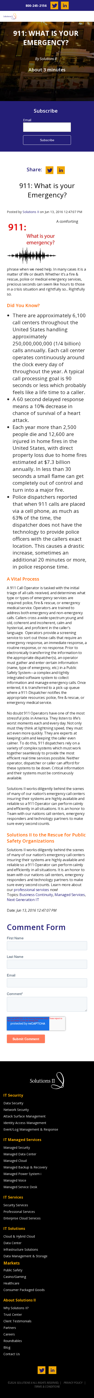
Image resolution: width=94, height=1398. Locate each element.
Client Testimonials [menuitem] (17, 1321)
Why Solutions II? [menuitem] (16, 1308)
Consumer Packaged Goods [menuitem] (24, 1290)
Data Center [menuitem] (12, 1243)
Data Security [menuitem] (13, 1103)
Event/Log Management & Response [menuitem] (30, 1129)
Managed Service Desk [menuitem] (20, 1187)
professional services (31, 889)
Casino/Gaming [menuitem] (14, 1276)
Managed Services (70, 894)
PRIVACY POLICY (73, 1383)
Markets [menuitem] (11, 1263)
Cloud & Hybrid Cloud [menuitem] (19, 1236)
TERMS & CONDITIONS (47, 1386)
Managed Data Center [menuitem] (19, 1154)
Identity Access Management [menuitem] (24, 1123)
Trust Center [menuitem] (12, 1314)
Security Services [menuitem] (15, 1205)
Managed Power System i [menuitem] (22, 1174)
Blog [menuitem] (6, 1347)
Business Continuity (36, 894)
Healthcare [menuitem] (11, 1283)
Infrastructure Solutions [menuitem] (20, 1249)
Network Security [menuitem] (16, 1109)
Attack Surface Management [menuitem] (24, 1116)
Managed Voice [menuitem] (14, 1180)
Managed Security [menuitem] (16, 1147)
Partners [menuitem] (9, 1327)
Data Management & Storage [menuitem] (25, 1256)
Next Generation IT (23, 899)
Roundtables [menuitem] (12, 1341)
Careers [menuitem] (9, 1334)
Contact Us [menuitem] (11, 1354)
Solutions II (31, 212)
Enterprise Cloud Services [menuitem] (22, 1218)
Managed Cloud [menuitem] (15, 1160)
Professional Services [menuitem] (19, 1211)
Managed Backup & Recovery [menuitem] (25, 1167)
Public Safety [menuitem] (12, 1270)
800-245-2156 (36, 5)
